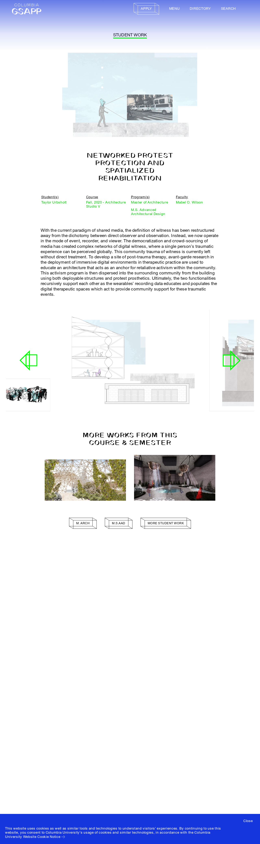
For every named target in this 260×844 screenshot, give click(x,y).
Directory (200, 9)
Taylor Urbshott (54, 202)
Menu (174, 9)
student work (130, 35)
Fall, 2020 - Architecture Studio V (106, 204)
